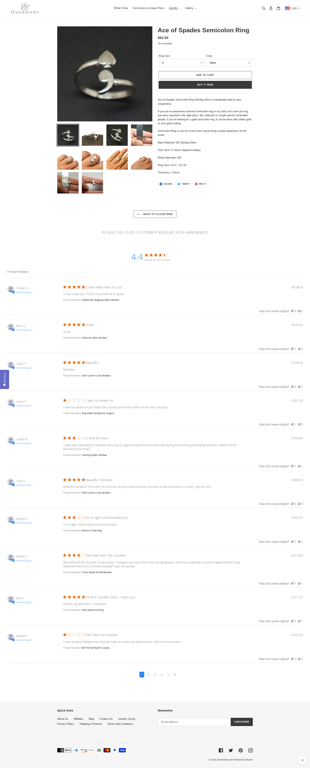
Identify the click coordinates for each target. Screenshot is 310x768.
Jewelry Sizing (126, 718)
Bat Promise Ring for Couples (95, 647)
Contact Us (106, 718)
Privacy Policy (65, 723)
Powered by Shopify (243, 759)
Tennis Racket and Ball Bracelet (97, 572)
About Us (62, 718)
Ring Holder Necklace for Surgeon (98, 413)
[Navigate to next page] (175, 674)
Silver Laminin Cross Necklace (96, 375)
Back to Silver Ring (157, 214)
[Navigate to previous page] (135, 674)
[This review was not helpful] (299, 311)
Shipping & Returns (90, 723)
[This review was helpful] (292, 311)
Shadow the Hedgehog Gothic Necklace (100, 299)
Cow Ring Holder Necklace (94, 455)
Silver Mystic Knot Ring (93, 609)
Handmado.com (224, 759)
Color (209, 55)
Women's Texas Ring (92, 530)
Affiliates (78, 718)
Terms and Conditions (120, 723)
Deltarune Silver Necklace (94, 337)
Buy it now (205, 84)
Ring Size (164, 55)
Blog (91, 718)
